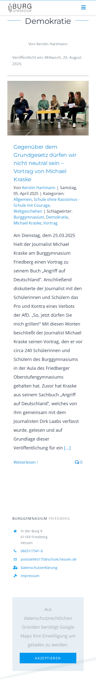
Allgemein (23, 199)
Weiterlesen (25, 462)
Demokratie (57, 217)
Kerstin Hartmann (38, 187)
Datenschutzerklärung (39, 567)
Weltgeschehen (28, 211)
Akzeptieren (48, 658)
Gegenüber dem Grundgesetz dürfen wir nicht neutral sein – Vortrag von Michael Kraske (40, 108)
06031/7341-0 (32, 551)
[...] (67, 448)
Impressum (30, 575)
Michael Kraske (27, 223)
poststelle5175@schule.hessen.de (49, 559)
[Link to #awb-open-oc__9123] (83, 7)
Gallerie (55, 108)
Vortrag (50, 223)
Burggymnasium (29, 217)
